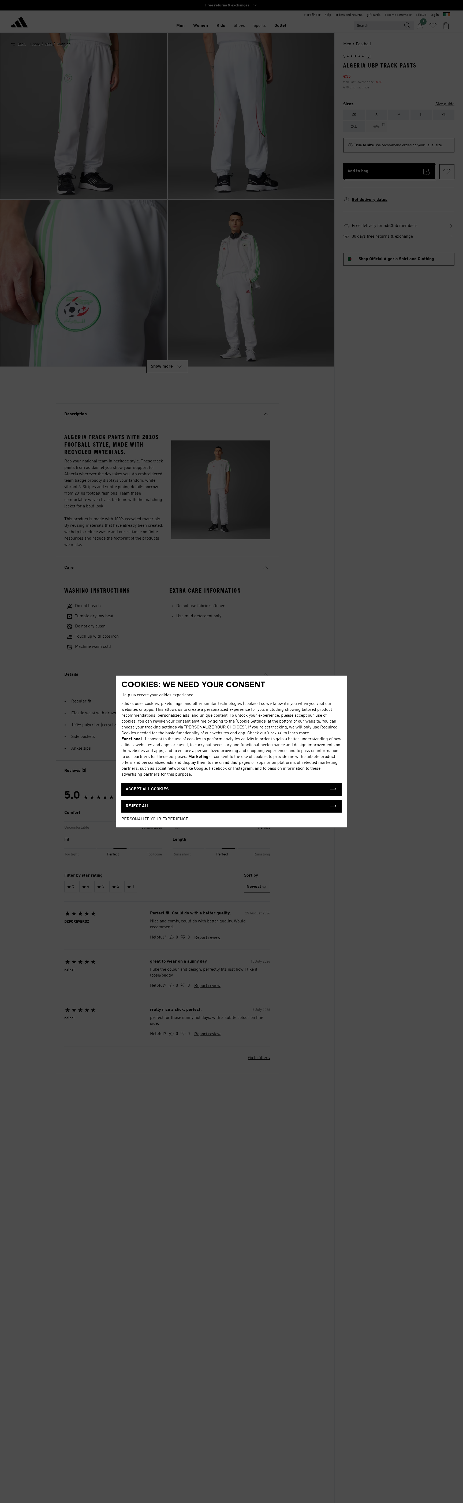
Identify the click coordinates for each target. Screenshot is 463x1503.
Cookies (274, 733)
